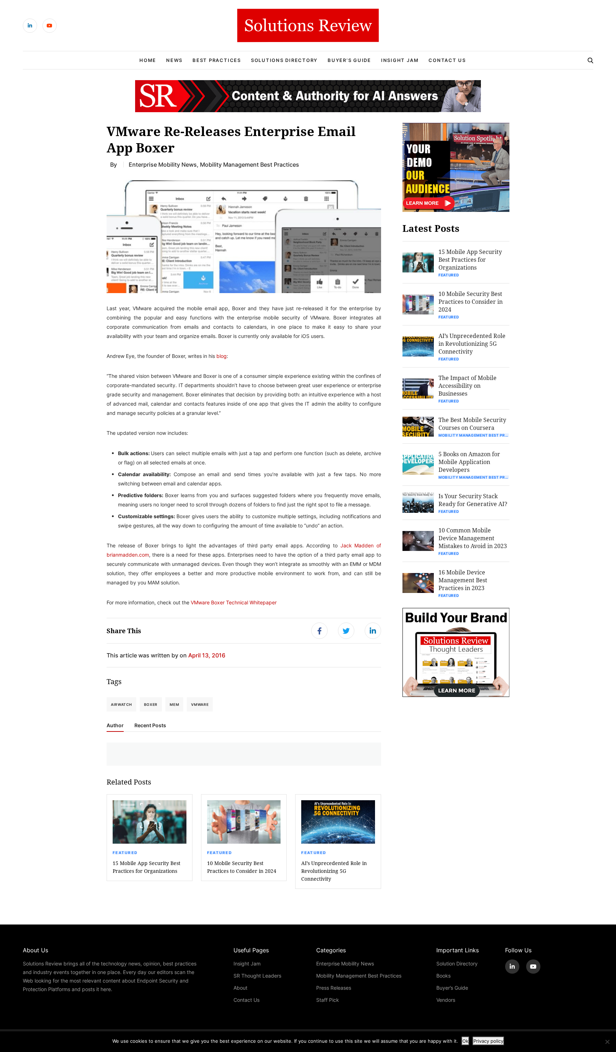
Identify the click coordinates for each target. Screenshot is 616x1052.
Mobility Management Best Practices (249, 164)
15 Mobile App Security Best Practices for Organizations (146, 867)
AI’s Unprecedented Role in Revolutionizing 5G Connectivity (334, 871)
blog (221, 356)
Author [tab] (115, 725)
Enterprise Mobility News (163, 164)
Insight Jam (400, 60)
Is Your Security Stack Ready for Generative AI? (472, 499)
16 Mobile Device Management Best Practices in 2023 (462, 580)
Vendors (445, 999)
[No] (607, 1041)
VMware (200, 704)
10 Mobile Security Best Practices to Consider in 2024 (241, 867)
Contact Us (447, 60)
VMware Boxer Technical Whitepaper (234, 602)
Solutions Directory (284, 60)
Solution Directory (457, 963)
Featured (125, 852)
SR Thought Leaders (257, 975)
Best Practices (216, 60)
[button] (244, 236)
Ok (465, 1041)
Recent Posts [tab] (150, 725)
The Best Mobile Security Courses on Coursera (472, 423)
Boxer (151, 704)
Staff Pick (327, 999)
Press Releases (333, 987)
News (174, 60)
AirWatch (121, 704)
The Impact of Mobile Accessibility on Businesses (467, 385)
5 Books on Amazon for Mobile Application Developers (469, 461)
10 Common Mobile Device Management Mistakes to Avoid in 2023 (472, 538)
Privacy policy (488, 1041)
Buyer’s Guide (349, 60)
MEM (174, 704)
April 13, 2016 (206, 655)
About (240, 987)
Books (443, 975)
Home (147, 60)
